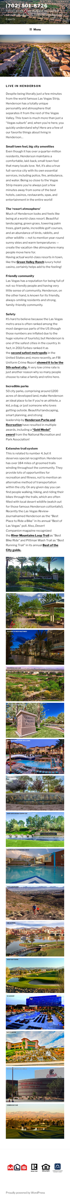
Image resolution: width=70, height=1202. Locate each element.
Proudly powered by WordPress (25, 1192)
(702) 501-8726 (27, 6)
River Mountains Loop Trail (30, 535)
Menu (37, 29)
